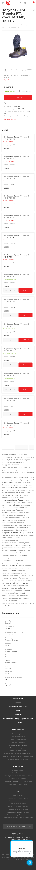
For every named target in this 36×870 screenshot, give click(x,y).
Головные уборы (18, 734)
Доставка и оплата (18, 707)
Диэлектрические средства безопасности (18, 817)
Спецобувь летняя (18, 770)
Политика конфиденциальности (18, 719)
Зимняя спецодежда (18, 742)
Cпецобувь (18, 766)
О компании (18, 698)
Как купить (22, 447)
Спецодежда (18, 730)
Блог (18, 711)
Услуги (18, 702)
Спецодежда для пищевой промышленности (18, 753)
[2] (11, 70)
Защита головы (18, 795)
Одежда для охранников (18, 739)
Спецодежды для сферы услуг (18, 759)
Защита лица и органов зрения (18, 798)
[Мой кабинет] (29, 3)
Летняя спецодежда (18, 736)
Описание (8, 447)
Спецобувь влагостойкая (18, 784)
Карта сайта (18, 723)
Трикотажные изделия (18, 748)
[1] (9, 70)
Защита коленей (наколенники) (18, 812)
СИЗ (18, 791)
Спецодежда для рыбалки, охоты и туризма (18, 756)
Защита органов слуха (18, 803)
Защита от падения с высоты (18, 806)
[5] (16, 70)
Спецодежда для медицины (18, 745)
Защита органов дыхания (18, 801)
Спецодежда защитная (18, 750)
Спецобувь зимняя (18, 773)
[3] (13, 70)
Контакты (18, 715)
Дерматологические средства (18, 809)
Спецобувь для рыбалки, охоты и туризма (18, 781)
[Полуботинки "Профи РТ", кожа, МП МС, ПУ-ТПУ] (18, 47)
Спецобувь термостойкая (18, 778)
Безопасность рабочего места (18, 815)
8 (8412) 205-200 (18, 833)
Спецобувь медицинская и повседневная (18, 776)
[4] (15, 70)
